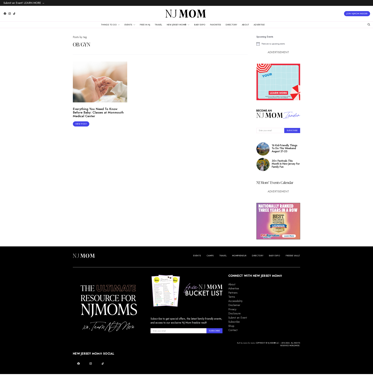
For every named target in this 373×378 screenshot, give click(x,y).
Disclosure (234, 313)
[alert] (278, 44)
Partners (232, 293)
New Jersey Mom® (177, 24)
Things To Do (109, 24)
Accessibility (235, 301)
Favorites (215, 24)
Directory (231, 24)
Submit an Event (237, 318)
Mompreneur (239, 255)
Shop (231, 326)
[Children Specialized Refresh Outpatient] (278, 221)
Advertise (259, 24)
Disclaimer (234, 305)
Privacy (232, 309)
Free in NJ (145, 24)
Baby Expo (199, 24)
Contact (232, 330)
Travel (158, 24)
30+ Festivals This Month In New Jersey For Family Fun (286, 164)
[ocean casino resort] (278, 82)
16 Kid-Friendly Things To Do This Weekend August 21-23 (284, 148)
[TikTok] (14, 13)
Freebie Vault (293, 255)
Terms (231, 297)
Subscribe (234, 322)
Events (128, 24)
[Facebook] (5, 13)
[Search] (368, 25)
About (245, 24)
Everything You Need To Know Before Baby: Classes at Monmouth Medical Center (98, 112)
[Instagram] (10, 13)
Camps (210, 255)
